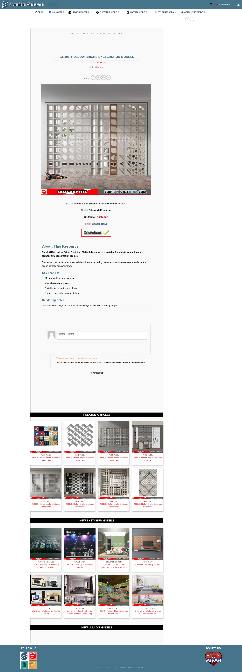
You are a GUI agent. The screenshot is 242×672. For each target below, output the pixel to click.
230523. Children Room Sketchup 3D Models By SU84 (114, 565)
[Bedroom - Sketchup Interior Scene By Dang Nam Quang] (80, 590)
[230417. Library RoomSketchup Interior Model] (113, 590)
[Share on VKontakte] (108, 77)
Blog (41, 12)
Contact (140, 667)
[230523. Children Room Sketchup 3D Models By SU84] (113, 544)
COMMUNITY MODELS (194, 12)
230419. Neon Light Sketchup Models (80, 565)
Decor (106, 33)
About (100, 667)
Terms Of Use (111, 667)
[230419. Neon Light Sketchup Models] (80, 544)
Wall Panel (118, 33)
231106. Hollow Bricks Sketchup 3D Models (46, 458)
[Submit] (211, 4)
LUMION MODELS (80, 12)
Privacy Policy (127, 667)
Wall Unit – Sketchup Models (147, 565)
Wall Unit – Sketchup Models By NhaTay (46, 612)
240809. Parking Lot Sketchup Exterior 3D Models (45, 565)
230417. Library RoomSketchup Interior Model (114, 612)
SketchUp (75, 33)
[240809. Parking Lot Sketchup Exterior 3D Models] (45, 544)
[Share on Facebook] (93, 77)
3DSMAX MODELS (138, 12)
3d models (58, 12)
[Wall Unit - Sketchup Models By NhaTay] (45, 590)
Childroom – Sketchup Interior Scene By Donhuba (148, 612)
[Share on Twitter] (98, 77)
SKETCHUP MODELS (109, 12)
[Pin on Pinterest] (103, 77)
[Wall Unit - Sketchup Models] (147, 544)
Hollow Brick (99, 67)
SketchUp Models (91, 33)
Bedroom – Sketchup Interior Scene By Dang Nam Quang (80, 612)
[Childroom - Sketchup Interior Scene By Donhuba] (147, 590)
